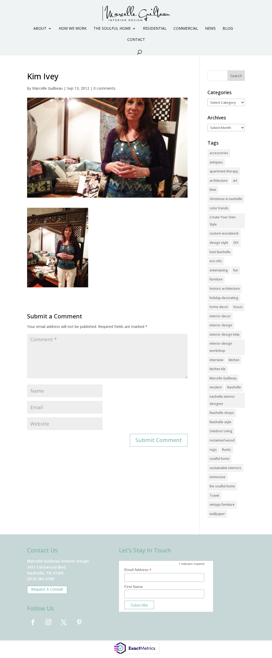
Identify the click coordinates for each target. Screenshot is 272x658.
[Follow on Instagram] (48, 622)
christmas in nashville (226, 199)
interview (216, 360)
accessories (219, 153)
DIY (236, 242)
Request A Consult (47, 589)
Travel (214, 495)
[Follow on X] (64, 622)
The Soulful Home (112, 29)
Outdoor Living (221, 431)
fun (235, 270)
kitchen (234, 360)
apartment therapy (224, 171)
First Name (133, 587)
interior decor (220, 316)
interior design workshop (221, 347)
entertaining (219, 270)
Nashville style (220, 422)
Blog (228, 29)
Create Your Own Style (223, 221)
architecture (219, 180)
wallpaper (217, 514)
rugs (213, 449)
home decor (219, 307)
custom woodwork (224, 233)
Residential (155, 29)
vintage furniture (222, 504)
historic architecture (225, 288)
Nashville (234, 387)
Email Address (137, 569)
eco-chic (216, 261)
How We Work (73, 29)
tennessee (218, 477)
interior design (221, 325)
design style (219, 242)
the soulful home (222, 486)
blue (213, 189)
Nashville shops (222, 412)
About (39, 29)
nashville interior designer (222, 400)
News (210, 29)
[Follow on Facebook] (33, 622)
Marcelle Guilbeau (47, 88)
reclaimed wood (222, 440)
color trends (219, 208)
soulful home (220, 458)
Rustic (226, 449)
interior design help (225, 334)
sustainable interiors (225, 468)
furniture (216, 279)
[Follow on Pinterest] (79, 622)
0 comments (105, 88)
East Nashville (220, 252)
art (235, 180)
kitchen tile (218, 369)
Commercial (185, 29)
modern (216, 387)
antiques (216, 162)
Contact (136, 40)
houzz (238, 307)
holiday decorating (224, 298)
